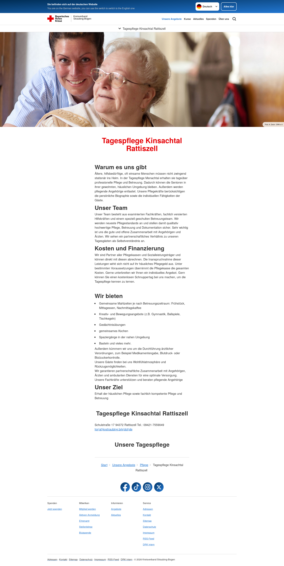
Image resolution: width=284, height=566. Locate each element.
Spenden (211, 19)
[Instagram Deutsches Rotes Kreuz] (147, 487)
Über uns (224, 19)
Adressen (148, 509)
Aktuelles (198, 19)
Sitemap (147, 521)
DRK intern (149, 544)
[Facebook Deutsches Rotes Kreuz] (125, 487)
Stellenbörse (85, 526)
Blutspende (85, 532)
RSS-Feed (148, 538)
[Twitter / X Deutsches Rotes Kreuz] (159, 487)
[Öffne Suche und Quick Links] (234, 19)
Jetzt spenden (54, 509)
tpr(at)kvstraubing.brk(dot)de (113, 429)
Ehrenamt (84, 521)
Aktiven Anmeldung (89, 515)
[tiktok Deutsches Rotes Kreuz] (136, 487)
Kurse (187, 19)
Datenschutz (149, 526)
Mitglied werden (87, 509)
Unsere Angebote (172, 19)
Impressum (148, 532)
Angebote (116, 509)
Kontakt (147, 515)
